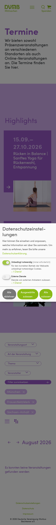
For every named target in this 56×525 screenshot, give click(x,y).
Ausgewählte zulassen (28, 294)
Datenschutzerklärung (14, 253)
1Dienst (16, 271)
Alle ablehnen (9, 294)
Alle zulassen (46, 294)
